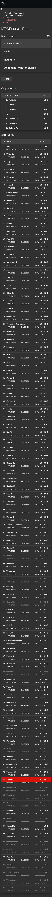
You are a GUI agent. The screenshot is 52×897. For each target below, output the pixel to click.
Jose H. (9, 849)
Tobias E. (10, 301)
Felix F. (9, 625)
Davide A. (10, 332)
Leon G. (9, 633)
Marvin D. (10, 424)
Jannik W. (10, 254)
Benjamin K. (11, 702)
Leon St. (10, 347)
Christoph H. (11, 262)
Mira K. (9, 363)
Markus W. (10, 741)
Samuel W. (13, 123)
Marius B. (10, 378)
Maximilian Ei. (12, 841)
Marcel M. (10, 594)
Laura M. (12, 109)
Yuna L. (9, 393)
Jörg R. (9, 162)
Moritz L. (10, 811)
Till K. (8, 285)
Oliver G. (10, 293)
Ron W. (9, 432)
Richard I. (10, 355)
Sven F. (9, 671)
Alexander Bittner (13, 525)
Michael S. (10, 401)
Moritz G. (10, 177)
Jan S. (9, 409)
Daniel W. (10, 339)
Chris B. (9, 610)
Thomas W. (11, 772)
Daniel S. (10, 200)
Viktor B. (10, 154)
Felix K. (9, 733)
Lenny (9, 440)
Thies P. (9, 687)
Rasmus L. (11, 803)
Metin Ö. (10, 865)
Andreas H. (11, 231)
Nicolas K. (10, 486)
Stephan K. (11, 316)
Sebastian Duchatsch (15, 324)
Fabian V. (10, 795)
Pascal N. (10, 656)
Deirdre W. (13, 128)
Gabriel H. (10, 602)
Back (6, 78)
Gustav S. (10, 463)
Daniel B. (10, 563)
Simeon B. (10, 502)
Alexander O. (12, 780)
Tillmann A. (11, 880)
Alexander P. (11, 532)
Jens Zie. (10, 834)
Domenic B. (14, 119)
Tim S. (9, 216)
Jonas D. (10, 185)
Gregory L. (11, 587)
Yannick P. (10, 888)
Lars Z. (9, 494)
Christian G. (11, 247)
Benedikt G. (11, 818)
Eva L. (9, 509)
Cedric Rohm (12, 193)
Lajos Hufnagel (13, 872)
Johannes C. (11, 764)
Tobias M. (10, 571)
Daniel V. (10, 239)
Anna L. (9, 270)
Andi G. (9, 146)
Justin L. (10, 447)
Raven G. (10, 548)
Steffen (9, 540)
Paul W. (9, 857)
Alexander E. (11, 579)
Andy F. (9, 278)
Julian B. (10, 386)
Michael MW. (11, 726)
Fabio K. (12, 100)
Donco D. (10, 556)
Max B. (9, 370)
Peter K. (9, 223)
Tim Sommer (11, 478)
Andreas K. (11, 417)
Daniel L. (13, 105)
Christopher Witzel (14, 641)
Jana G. (9, 695)
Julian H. (10, 710)
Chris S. (9, 208)
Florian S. (10, 617)
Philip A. (10, 455)
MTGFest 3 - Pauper (17, 29)
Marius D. (10, 517)
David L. (10, 749)
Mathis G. (10, 169)
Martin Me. (10, 648)
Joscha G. (10, 471)
